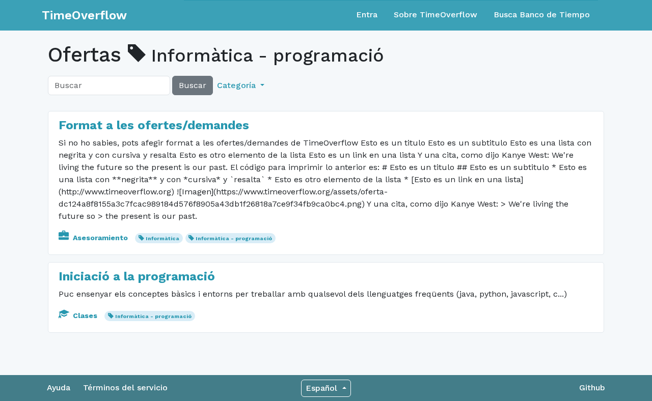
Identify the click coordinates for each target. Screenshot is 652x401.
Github (592, 387)
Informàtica (162, 238)
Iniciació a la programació (137, 276)
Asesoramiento (100, 238)
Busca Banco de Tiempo (542, 14)
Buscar (192, 85)
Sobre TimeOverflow (435, 14)
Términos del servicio (125, 387)
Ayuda (58, 387)
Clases (85, 315)
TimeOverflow (84, 15)
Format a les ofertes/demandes (154, 125)
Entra (366, 14)
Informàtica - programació (234, 238)
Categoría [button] (237, 85)
